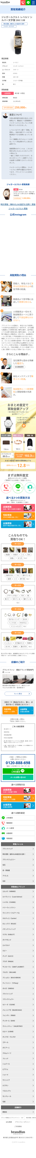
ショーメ (5, 1075)
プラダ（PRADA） (8, 961)
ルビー (4, 951)
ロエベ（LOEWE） (8, 1031)
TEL (23, 2)
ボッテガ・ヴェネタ (8, 1037)
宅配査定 (9, 838)
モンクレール (6, 1096)
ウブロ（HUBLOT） (9, 934)
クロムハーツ (6, 1053)
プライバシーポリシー (22, 1122)
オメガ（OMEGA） (8, 988)
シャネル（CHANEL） (9, 902)
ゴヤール (5, 1042)
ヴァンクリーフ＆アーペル (11, 913)
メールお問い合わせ (18, 777)
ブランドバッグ (7, 849)
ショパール (6, 1064)
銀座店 (4, 1112)
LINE (28, 2)
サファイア (6, 1080)
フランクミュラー (8, 999)
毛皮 (3, 1102)
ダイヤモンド (6, 940)
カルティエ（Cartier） (9, 918)
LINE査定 (9, 818)
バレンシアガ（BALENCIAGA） (12, 1010)
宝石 (3, 865)
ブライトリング (7, 994)
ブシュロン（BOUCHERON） (12, 978)
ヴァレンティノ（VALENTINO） (12, 1026)
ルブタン (5, 1085)
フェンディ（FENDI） (9, 1015)
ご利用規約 (18, 1126)
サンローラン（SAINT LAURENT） (13, 967)
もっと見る (18, 694)
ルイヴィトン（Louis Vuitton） (12, 897)
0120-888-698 (18, 762)
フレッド (5, 1058)
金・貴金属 (6, 870)
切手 (3, 881)
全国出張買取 (24, 710)
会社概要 (9, 1122)
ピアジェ (5, 1069)
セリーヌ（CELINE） (9, 1005)
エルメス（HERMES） (9, 891)
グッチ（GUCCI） (8, 956)
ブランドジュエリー (8, 859)
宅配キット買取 (9, 710)
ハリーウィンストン (8, 907)
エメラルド (6, 945)
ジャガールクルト (9, 26)
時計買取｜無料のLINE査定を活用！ (14, 24)
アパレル (5, 876)
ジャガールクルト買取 (18, 208)
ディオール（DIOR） (9, 1021)
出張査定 (9, 833)
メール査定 (10, 828)
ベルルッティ (6, 1091)
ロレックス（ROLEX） (9, 924)
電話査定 (9, 823)
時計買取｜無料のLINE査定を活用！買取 (18, 204)
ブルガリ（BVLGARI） (9, 972)
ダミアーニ (6, 1048)
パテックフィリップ (8, 929)
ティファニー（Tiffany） (10, 983)
